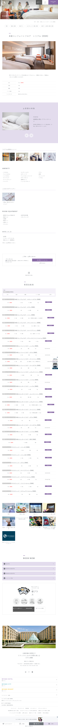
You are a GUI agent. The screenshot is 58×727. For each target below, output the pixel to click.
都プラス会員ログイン (39, 2)
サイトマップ (13, 708)
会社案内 (39, 712)
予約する (48, 302)
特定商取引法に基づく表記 (13, 710)
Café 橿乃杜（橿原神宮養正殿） (7, 705)
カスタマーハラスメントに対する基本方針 (28, 710)
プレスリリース (21, 708)
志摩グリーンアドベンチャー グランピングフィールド (12, 700)
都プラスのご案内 (40, 608)
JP (32, 2)
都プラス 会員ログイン (17, 609)
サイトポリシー (34, 708)
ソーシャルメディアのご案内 (15, 712)
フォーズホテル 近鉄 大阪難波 (7, 698)
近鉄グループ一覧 (32, 712)
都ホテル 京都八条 (29, 726)
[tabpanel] (29, 55)
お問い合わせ (25, 712)
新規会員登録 (29, 608)
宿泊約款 (27, 708)
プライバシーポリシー (42, 708)
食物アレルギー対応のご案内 (44, 710)
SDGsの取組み (46, 712)
